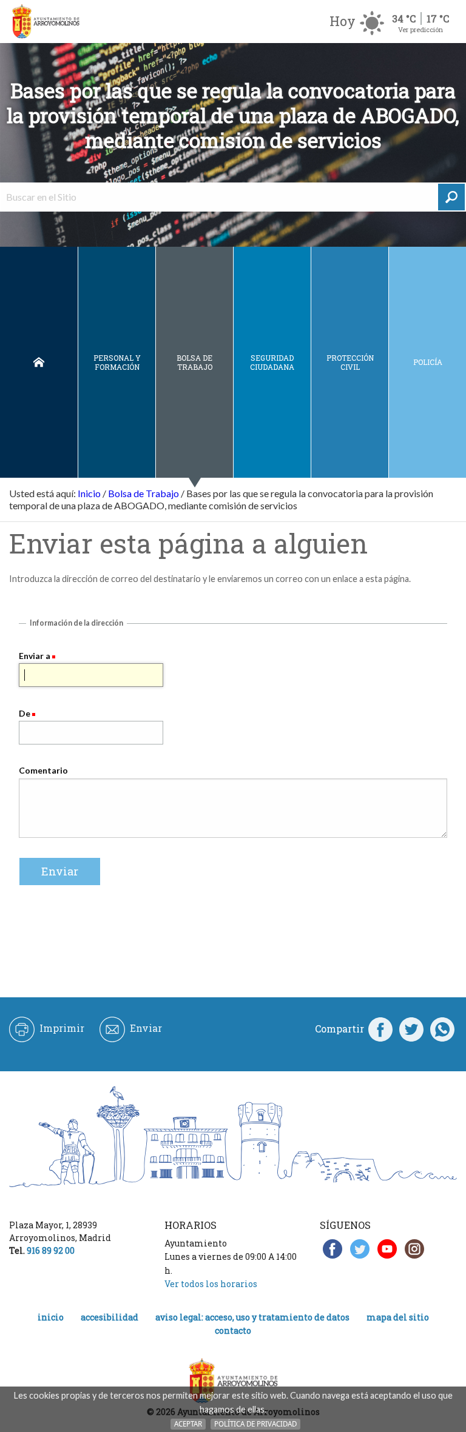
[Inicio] (45, 21)
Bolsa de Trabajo (194, 362)
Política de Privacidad (255, 1423)
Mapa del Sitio (397, 1317)
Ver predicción (420, 29)
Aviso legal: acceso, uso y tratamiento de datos (252, 1317)
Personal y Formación (117, 362)
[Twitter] (411, 1029)
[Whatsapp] (442, 1029)
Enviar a (34, 656)
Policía (427, 362)
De (24, 713)
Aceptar (188, 1423)
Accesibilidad (109, 1317)
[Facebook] (380, 1029)
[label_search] (451, 197)
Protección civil (350, 362)
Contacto (233, 1330)
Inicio (39, 362)
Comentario (43, 770)
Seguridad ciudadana (272, 362)
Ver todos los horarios (210, 1284)
